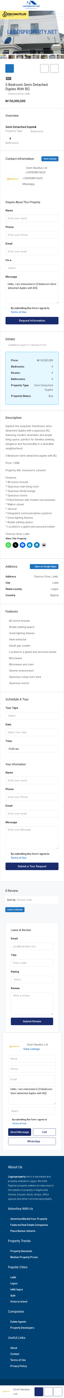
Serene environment (21, 670)
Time (9, 741)
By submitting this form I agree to (30, 310)
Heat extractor (17, 639)
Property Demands (21, 1251)
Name (9, 210)
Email (9, 243)
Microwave (15, 658)
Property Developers (22, 1327)
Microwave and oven (21, 664)
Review (15, 988)
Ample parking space (21, 627)
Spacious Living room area (25, 677)
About (13, 1347)
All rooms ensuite (19, 620)
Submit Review (32, 1021)
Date (8, 724)
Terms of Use (18, 312)
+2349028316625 (35, 172)
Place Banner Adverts (22, 1231)
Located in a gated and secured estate (32, 652)
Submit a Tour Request (32, 866)
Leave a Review (15, 909)
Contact (14, 1354)
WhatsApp (28, 184)
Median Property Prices (24, 1257)
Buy (8, 78)
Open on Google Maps (45, 566)
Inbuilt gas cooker (19, 645)
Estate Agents (18, 1321)
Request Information (32, 320)
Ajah (12, 1295)
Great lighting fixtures (21, 633)
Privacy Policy (18, 1366)
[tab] (9, 68)
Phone (10, 227)
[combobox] (32, 268)
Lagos (14, 1283)
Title (14, 955)
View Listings (50, 159)
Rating (15, 971)
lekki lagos (16, 1289)
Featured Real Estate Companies (29, 1225)
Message (11, 276)
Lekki (13, 1277)
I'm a (8, 260)
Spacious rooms (19, 683)
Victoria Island (18, 1301)
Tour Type (12, 708)
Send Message (19, 1132)
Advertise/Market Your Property (28, 1218)
